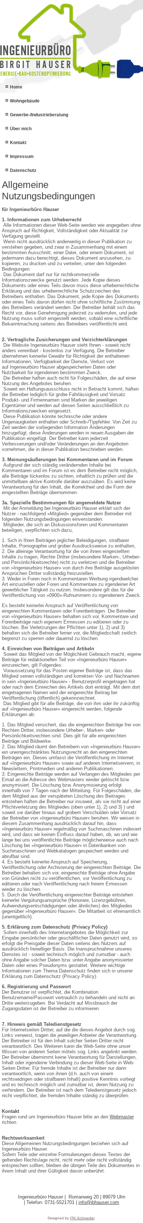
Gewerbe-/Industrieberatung (39, 114)
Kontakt (18, 142)
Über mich (21, 128)
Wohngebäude (25, 101)
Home (16, 87)
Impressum (22, 156)
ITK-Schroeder (82, 1218)
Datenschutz (23, 170)
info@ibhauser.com (98, 1202)
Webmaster (122, 1116)
